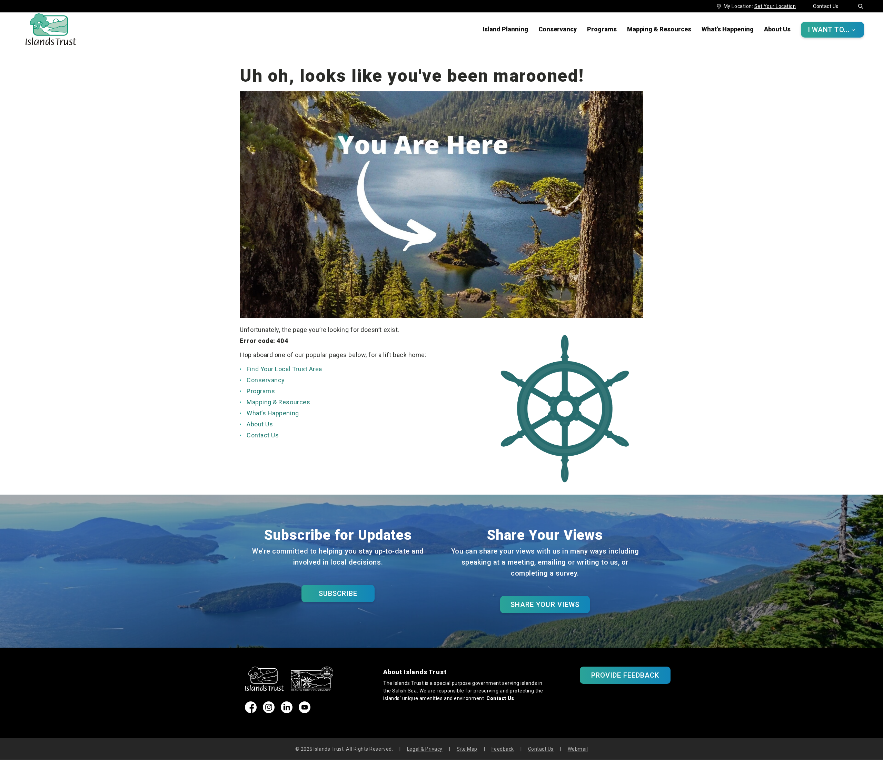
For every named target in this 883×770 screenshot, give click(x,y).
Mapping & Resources (659, 29)
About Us (777, 29)
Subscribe (338, 593)
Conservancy (557, 29)
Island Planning (505, 29)
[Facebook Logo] (251, 711)
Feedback (503, 749)
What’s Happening (728, 29)
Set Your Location (775, 6)
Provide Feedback (625, 675)
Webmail (578, 749)
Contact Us (826, 6)
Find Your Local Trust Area (284, 369)
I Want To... (831, 30)
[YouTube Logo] (304, 711)
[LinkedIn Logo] (286, 711)
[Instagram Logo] (269, 711)
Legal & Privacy (425, 749)
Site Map (467, 749)
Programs (602, 29)
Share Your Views (544, 604)
